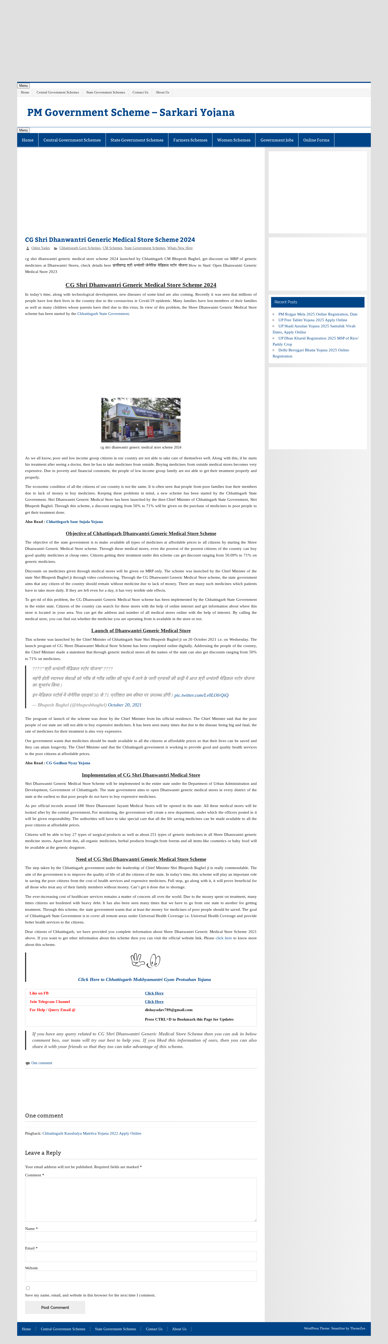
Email (31, 1248)
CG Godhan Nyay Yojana (68, 763)
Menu (23, 86)
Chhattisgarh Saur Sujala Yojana (74, 521)
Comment (34, 1175)
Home (25, 92)
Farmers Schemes (190, 140)
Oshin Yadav (40, 248)
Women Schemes (233, 140)
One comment (41, 1063)
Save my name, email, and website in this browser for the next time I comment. (90, 1295)
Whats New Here (180, 248)
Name (31, 1228)
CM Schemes (112, 248)
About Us (162, 92)
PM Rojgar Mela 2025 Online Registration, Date (318, 314)
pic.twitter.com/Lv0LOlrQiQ (201, 695)
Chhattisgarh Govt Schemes (80, 248)
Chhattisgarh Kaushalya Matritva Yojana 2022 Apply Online (91, 1133)
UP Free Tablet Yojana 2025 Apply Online (312, 320)
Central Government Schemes (58, 92)
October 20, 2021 (125, 705)
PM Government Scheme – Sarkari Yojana (131, 112)
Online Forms (316, 140)
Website (31, 1268)
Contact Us (140, 92)
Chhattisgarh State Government (103, 313)
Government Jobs (277, 140)
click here (224, 938)
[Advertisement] (194, 37)
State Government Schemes (105, 92)
